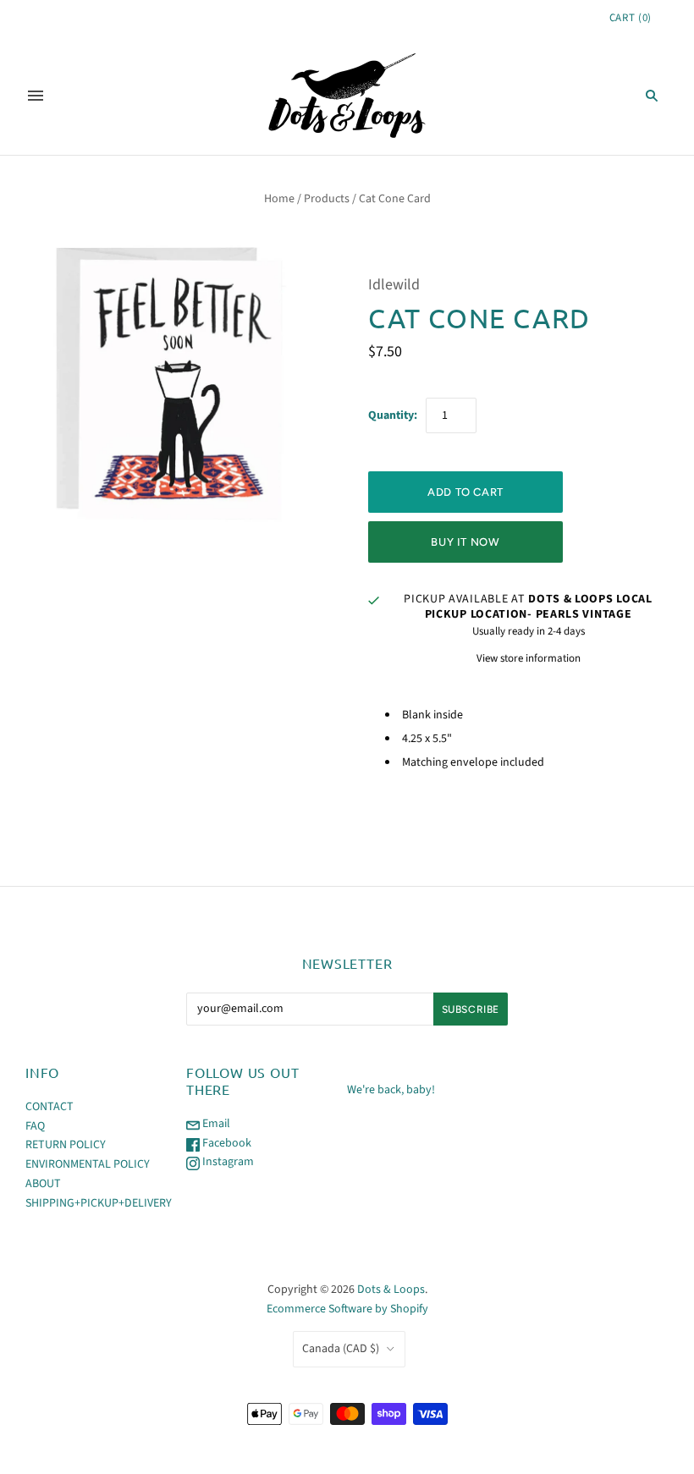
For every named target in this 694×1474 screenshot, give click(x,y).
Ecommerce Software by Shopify (347, 1309)
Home (279, 198)
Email (215, 1123)
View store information (528, 658)
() (630, 17)
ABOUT (43, 1183)
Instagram (227, 1161)
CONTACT (49, 1106)
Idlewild (394, 284)
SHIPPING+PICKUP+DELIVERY (98, 1203)
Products (327, 198)
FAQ (35, 1126)
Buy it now (465, 542)
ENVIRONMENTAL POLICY (87, 1164)
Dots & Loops (391, 1289)
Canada (340, 1348)
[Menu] (35, 95)
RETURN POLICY (65, 1144)
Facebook (225, 1143)
